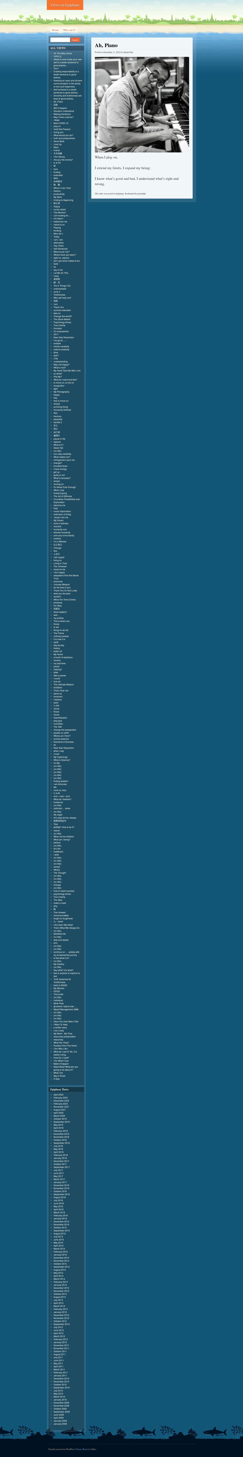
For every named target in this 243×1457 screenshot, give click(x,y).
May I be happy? (62, 364)
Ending (57, 172)
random (57, 596)
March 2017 (59, 1179)
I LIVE (56, 705)
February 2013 (61, 1308)
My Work (58, 196)
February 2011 (61, 1372)
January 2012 (60, 1342)
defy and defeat (61, 939)
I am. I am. (58, 239)
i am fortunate (60, 784)
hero (56, 169)
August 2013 (60, 1296)
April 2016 (59, 1209)
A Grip (57, 1078)
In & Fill (57, 162)
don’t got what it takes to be (67, 260)
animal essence (61, 738)
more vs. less (60, 790)
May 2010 (58, 1393)
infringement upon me (64, 459)
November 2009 (61, 1405)
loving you (59, 132)
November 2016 (61, 1188)
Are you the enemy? (63, 159)
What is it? (59, 444)
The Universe (60, 566)
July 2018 (58, 1145)
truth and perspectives (64, 138)
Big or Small (59, 1075)
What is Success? (62, 477)
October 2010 (60, 1384)
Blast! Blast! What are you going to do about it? (66, 1068)
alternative (59, 242)
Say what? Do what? (63, 970)
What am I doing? (62, 839)
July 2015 (58, 1236)
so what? (58, 373)
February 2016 (61, 1215)
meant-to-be (59, 569)
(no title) (57, 450)
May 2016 (58, 1206)
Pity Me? (58, 376)
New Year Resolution (64, 337)
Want (56, 147)
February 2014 (61, 1281)
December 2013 (61, 1287)
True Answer (60, 912)
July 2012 (58, 1327)
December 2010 (61, 1378)
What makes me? (62, 456)
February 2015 (61, 1251)
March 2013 (59, 1305)
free (55, 550)
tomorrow (58, 581)
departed (58, 419)
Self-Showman (61, 248)
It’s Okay (58, 605)
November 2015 (61, 1224)
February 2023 (61, 1097)
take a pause (60, 675)
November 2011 (61, 1348)
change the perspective (65, 729)
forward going (60, 493)
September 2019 (62, 1121)
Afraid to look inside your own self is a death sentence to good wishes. (68, 62)
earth (56, 642)
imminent (58, 696)
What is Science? (62, 759)
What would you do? (63, 135)
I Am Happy (59, 572)
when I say (59, 750)
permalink (141, 193)
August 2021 (60, 1109)
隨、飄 (57, 184)
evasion (57, 538)
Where (57, 869)
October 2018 (60, 1139)
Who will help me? (62, 297)
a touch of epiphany (63, 657)
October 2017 (60, 1163)
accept (57, 866)
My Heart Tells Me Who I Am (67, 370)
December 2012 (61, 1314)
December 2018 (61, 1133)
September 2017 (62, 1167)
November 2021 (61, 1106)
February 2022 (61, 1103)
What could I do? (62, 251)
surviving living (61, 406)
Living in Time (60, 563)
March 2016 (59, 1212)
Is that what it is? (61, 957)
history (57, 648)
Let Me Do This (61, 272)
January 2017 (60, 1182)
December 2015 (61, 1221)
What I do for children (64, 836)
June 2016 (59, 1203)
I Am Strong (59, 156)
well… (57, 614)
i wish (56, 854)
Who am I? (69, 30)
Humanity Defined (62, 409)
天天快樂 (58, 153)
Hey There (59, 245)
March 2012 (59, 1336)
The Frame (59, 633)
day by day (59, 645)
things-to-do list (61, 630)
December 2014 (61, 1257)
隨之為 (57, 202)
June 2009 (59, 1414)
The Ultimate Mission (64, 684)
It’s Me (57, 762)
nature (57, 830)
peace (57, 666)
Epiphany (120, 193)
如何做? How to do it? (64, 827)
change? (58, 462)
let (55, 266)
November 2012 (61, 1318)
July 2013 (58, 1299)
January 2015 (60, 1254)
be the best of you (62, 587)
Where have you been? (65, 254)
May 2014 (58, 1272)
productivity (59, 193)
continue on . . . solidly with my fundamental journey (66, 953)
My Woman (59, 988)
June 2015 (59, 1239)
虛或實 (57, 278)
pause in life (59, 438)
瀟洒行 (57, 435)
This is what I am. (62, 620)
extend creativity (61, 349)
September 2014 (62, 1266)
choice (57, 403)
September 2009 (62, 1411)
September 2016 (62, 1194)
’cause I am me (61, 517)
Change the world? (63, 316)
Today (56, 236)
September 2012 (62, 1324)
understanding (61, 361)
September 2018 (62, 1142)
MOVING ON (60, 933)
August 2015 (60, 1233)
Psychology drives (62, 322)
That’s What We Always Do (67, 927)
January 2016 (60, 1218)
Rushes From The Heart (65, 1045)
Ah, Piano (58, 101)
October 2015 (60, 1227)
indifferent (58, 851)
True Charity (59, 325)
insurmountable (61, 915)
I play (56, 275)
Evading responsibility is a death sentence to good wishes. (66, 74)
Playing (57, 227)
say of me (58, 269)
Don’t (56, 68)
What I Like (59, 490)
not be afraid (60, 209)
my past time (60, 663)
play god (58, 720)
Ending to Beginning (63, 199)
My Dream (59, 520)
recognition (59, 385)
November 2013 (61, 1290)
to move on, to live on (64, 382)
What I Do (58, 1072)
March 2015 (59, 1248)
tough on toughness (63, 918)
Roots (56, 623)
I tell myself (59, 557)
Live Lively (59, 1030)
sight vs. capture (61, 257)
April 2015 (59, 1245)
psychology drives (62, 893)
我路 (56, 300)
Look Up (58, 144)
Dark (56, 263)
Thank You (59, 307)
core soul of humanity (64, 535)
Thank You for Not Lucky (65, 590)
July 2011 (58, 1357)
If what (57, 150)
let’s (55, 942)
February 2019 (61, 1130)
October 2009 (60, 1408)
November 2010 (61, 1381)
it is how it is (59, 639)
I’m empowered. (61, 331)
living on (58, 560)
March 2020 (59, 1115)
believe (57, 842)
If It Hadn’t (58, 218)
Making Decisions (62, 113)
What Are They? (61, 1042)
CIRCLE (58, 56)
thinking (57, 230)
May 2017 (58, 1176)
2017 (56, 334)
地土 (56, 412)
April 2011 (59, 1366)
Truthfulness (59, 294)
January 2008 (60, 1423)
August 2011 (60, 1354)
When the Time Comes (65, 599)
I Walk (56, 120)
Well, (56, 178)
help (56, 508)
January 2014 (60, 1284)
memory (57, 416)
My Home (58, 654)
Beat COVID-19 (61, 123)
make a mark (60, 902)
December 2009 (61, 1402)
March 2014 (59, 1278)
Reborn (57, 190)
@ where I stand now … (65, 1006)
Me (55, 787)
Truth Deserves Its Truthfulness (62, 981)
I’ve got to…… (60, 340)
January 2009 (60, 1420)
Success (58, 328)
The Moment (60, 212)
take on (57, 313)
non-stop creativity (62, 453)
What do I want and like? (65, 379)
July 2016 (58, 1200)
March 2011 (59, 1369)
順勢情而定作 (60, 820)
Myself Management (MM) (66, 1009)
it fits (56, 358)
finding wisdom (61, 781)
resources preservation (65, 1036)
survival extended (62, 310)
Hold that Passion (62, 129)
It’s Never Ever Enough (65, 487)
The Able (58, 899)
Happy (57, 206)
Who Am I (58, 233)
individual (58, 1000)
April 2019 (59, 1127)
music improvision (62, 511)
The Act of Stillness (63, 496)
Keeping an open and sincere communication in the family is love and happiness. (68, 83)
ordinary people (61, 636)
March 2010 (59, 1396)
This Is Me (58, 994)
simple (57, 480)
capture (57, 441)
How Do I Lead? (61, 1057)
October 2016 (60, 1191)
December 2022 (61, 1100)
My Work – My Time (63, 1033)
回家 (56, 104)
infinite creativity (61, 346)
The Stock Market (62, 319)
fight (56, 388)
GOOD (57, 991)
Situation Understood (64, 110)
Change (57, 547)
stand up (58, 693)
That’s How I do (61, 690)
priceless (58, 602)
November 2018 (61, 1136)
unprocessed (60, 288)
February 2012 (61, 1339)
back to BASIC (60, 985)
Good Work (59, 141)
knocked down (61, 465)
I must (56, 753)
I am (56, 304)
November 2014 (61, 1260)
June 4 (57, 291)
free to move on (61, 400)
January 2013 (60, 1311)
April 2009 (59, 1417)
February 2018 (61, 1154)
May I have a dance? (64, 116)
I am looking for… (62, 215)
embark (57, 343)
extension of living (62, 514)
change (57, 884)
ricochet (57, 526)
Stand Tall (58, 447)
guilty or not (59, 474)
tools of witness (61, 523)
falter (56, 672)
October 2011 (60, 1351)
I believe (58, 699)
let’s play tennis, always (65, 817)
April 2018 (59, 1151)
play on (57, 126)
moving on (59, 483)
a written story (60, 1027)
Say (55, 397)
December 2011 (61, 1345)
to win (56, 626)
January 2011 (60, 1375)
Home (55, 30)
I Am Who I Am (61, 1048)
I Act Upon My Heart (63, 924)
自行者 (57, 431)
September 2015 (62, 1230)
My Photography (61, 391)
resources (58, 1039)
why (55, 905)
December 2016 (61, 1185)
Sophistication (60, 717)
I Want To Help (61, 1024)
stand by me (59, 505)
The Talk (58, 726)
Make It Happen (61, 1063)
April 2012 (59, 1333)
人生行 (57, 553)
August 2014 (60, 1269)
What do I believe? (63, 799)
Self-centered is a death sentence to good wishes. (66, 91)
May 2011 (58, 1363)
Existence (58, 802)
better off (58, 651)
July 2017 (58, 1170)
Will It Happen (60, 107)
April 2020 (59, 1112)
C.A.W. (57, 793)
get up (57, 471)
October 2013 (60, 1293)
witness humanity (62, 532)
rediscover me (60, 221)
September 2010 (62, 1387)
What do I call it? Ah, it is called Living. (65, 1053)
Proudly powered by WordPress (62, 1449)
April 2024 (59, 1094)
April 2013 (59, 1302)
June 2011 (59, 1360)
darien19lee (128, 52)
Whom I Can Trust (62, 187)
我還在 (57, 608)
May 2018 (58, 1148)
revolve (57, 660)
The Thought (60, 872)
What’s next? (60, 367)
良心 (56, 425)
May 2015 (58, 1242)
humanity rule (60, 529)
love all (57, 681)
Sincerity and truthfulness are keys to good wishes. (68, 97)
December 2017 (61, 1160)
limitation (58, 687)
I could (57, 678)
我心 (56, 428)
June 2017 (59, 1173)
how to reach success (64, 890)
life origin (58, 814)
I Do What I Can (61, 1060)
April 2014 (59, 1275)
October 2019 (60, 1118)
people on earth (61, 732)
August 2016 (60, 1197)
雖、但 (57, 282)
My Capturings (61, 756)
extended (58, 175)
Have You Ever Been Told (66, 1021)
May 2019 (58, 1124)
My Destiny (59, 963)
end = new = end (62, 796)
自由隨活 (58, 181)
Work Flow (59, 1003)
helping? (58, 669)
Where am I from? (62, 735)
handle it (58, 422)
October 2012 (60, 1321)
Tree (56, 823)
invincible (58, 723)
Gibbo (93, 1449)
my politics (59, 617)
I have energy (60, 468)
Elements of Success (64, 741)
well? (56, 355)
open (56, 702)
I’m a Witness (60, 541)
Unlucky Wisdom (62, 584)
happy (57, 394)
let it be (57, 848)
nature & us (59, 224)
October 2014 (60, 1263)
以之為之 (58, 544)
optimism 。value (62, 808)
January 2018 (60, 1157)
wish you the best (62, 593)
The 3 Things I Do (62, 285)
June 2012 (59, 1330)
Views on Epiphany (65, 4)
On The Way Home (63, 53)
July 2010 (58, 1390)
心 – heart (58, 921)
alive (56, 352)
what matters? (60, 611)
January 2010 (60, 1399)
